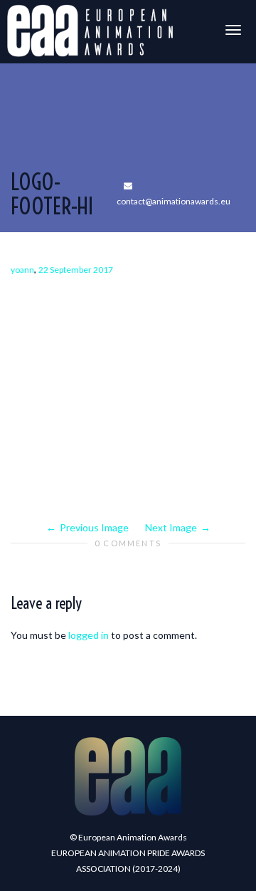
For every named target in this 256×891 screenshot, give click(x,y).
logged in (88, 635)
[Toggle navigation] (233, 30)
